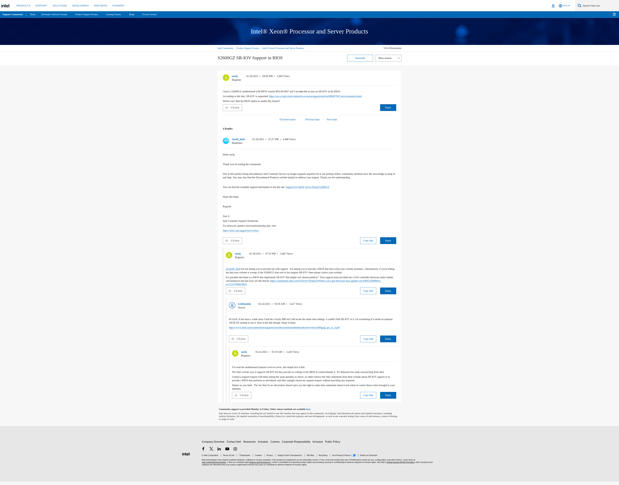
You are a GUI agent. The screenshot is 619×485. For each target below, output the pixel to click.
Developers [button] (78, 5)
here (311, 412)
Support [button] (40, 5)
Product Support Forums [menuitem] (91, 14)
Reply (388, 107)
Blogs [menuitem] (138, 14)
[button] (395, 77)
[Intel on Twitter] (211, 453)
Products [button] (23, 5)
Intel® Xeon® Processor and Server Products (288, 48)
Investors (264, 445)
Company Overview (213, 445)
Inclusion (318, 445)
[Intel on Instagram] (235, 453)
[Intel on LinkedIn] (219, 453)
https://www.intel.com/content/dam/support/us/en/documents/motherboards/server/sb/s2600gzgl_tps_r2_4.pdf (294, 327)
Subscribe (360, 58)
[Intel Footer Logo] (186, 457)
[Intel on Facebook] (203, 453)
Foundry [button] (115, 5)
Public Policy (333, 445)
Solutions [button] (58, 5)
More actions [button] (385, 58)
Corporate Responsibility (296, 445)
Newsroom (250, 445)
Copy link (368, 240)
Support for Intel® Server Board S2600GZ (318, 187)
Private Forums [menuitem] (156, 14)
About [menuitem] (33, 14)
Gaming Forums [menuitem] (119, 14)
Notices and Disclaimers (259, 465)
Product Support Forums (250, 48)
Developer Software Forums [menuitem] (56, 14)
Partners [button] (97, 5)
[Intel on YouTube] (227, 453)
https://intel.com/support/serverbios (243, 230)
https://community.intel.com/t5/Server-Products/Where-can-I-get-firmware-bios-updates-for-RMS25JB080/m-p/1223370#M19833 (309, 282)
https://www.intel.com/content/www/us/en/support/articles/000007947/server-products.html (327, 96)
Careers (275, 445)
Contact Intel (234, 445)
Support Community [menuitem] (13, 14)
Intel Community (226, 48)
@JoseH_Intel (234, 269)
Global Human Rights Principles (400, 465)
